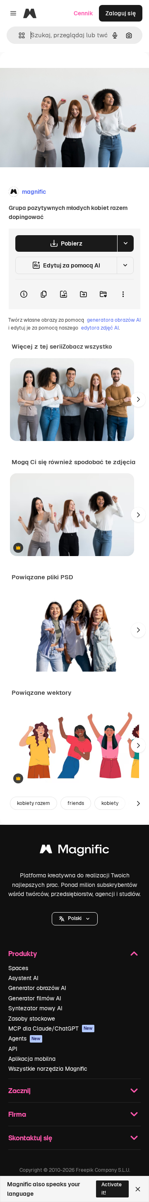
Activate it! (111, 1188)
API (12, 1049)
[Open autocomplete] (18, 35)
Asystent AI (23, 978)
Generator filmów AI (34, 998)
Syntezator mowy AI (35, 1008)
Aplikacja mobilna (31, 1058)
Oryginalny (57, 71)
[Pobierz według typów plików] (125, 243)
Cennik (83, 13)
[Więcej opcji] (123, 294)
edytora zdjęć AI (100, 328)
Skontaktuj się (30, 1137)
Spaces (18, 968)
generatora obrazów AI (114, 320)
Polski (75, 918)
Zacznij (19, 1090)
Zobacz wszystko (87, 346)
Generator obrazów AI (37, 988)
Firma (17, 1114)
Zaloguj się (121, 13)
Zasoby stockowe (31, 1018)
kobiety (109, 803)
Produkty (22, 953)
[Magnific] (74, 851)
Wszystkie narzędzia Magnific (47, 1068)
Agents (24, 1038)
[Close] (138, 1189)
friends (75, 803)
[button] (75, 918)
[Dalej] (138, 399)
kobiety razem (33, 803)
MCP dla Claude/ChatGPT (50, 1028)
